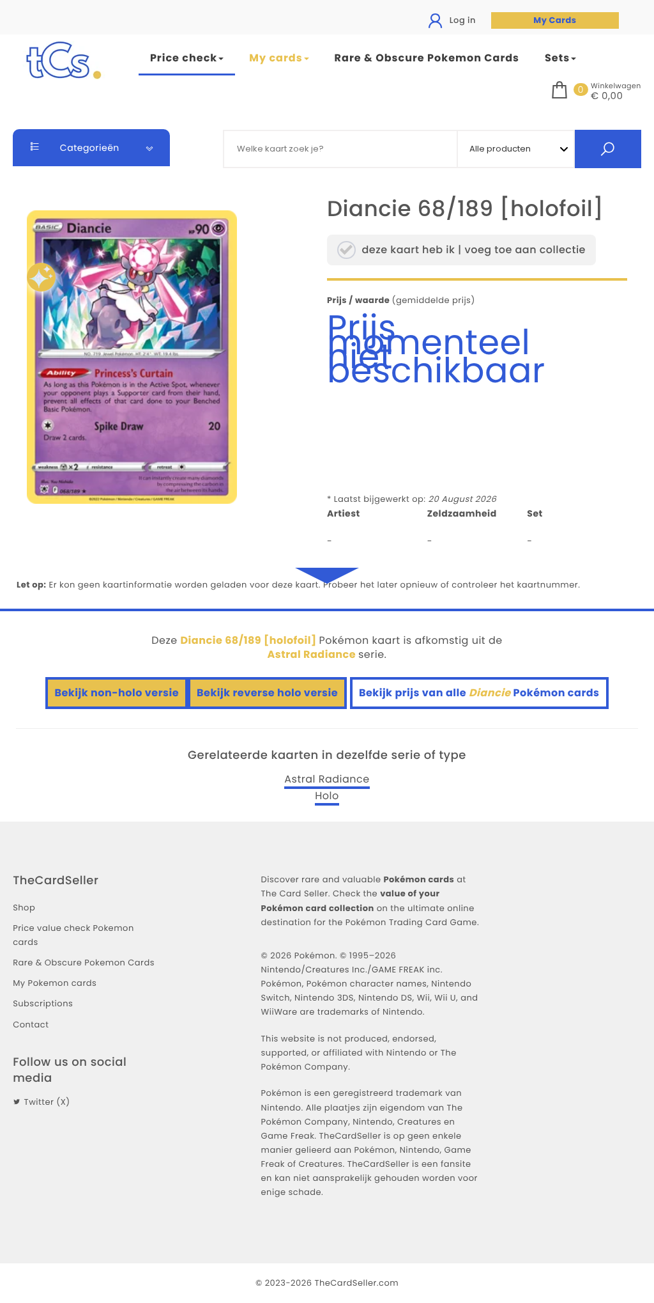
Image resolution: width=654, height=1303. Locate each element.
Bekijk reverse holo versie (267, 692)
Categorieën (88, 147)
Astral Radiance (326, 779)
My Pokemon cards (54, 983)
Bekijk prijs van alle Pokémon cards (479, 692)
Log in (461, 20)
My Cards (554, 20)
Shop (24, 907)
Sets (557, 58)
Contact (31, 1024)
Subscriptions (43, 1003)
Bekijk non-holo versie (116, 692)
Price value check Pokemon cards (73, 935)
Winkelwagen (616, 86)
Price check (183, 58)
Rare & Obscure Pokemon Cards (427, 58)
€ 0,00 (607, 96)
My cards (275, 58)
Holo (327, 796)
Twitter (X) (47, 1102)
